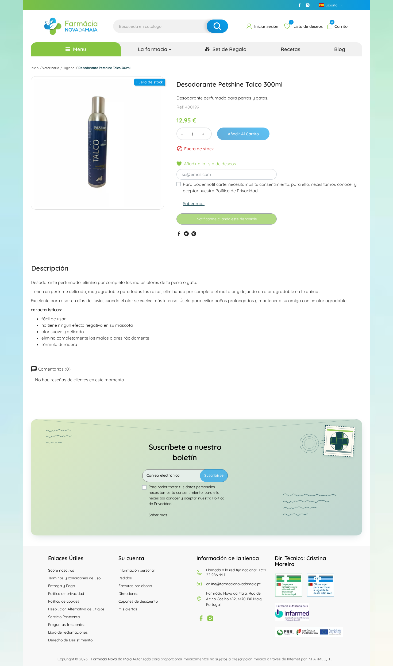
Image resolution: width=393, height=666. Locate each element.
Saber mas (194, 203)
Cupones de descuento (138, 601)
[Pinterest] (193, 233)
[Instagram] (308, 5)
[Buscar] (217, 26)
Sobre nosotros (61, 570)
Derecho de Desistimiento (70, 640)
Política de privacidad (66, 593)
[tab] (50, 267)
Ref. (180, 107)
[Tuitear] (186, 233)
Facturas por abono (135, 585)
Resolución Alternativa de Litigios (76, 609)
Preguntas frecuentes (66, 624)
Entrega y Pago (61, 585)
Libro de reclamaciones (68, 632)
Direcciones (128, 593)
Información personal (136, 570)
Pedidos (125, 578)
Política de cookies (63, 601)
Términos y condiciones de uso (74, 578)
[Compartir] (178, 233)
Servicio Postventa (64, 616)
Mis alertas (127, 609)
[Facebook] (300, 5)
